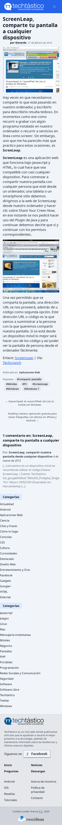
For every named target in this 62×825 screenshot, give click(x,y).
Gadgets (5, 581)
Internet (5, 597)
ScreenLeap (24, 358)
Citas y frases (8, 526)
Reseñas (9, 794)
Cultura (5, 548)
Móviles (5, 640)
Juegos (4, 618)
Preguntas (11, 771)
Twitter (4, 700)
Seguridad (6, 679)
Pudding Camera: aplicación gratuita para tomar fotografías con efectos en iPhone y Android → (32, 417)
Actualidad (7, 504)
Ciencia (4, 520)
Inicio (8, 765)
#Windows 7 (31, 388)
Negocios (6, 646)
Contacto (37, 798)
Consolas (6, 537)
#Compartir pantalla (29, 379)
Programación (9, 668)
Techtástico (7, 695)
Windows (6, 706)
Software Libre (9, 689)
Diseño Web (8, 564)
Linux (3, 624)
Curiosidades (8, 553)
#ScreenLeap (40, 384)
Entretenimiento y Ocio (15, 570)
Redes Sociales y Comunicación (20, 673)
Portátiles (6, 662)
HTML (4, 592)
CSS (2, 542)
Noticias (36, 765)
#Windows (12, 388)
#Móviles (11, 384)
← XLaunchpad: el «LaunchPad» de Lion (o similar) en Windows (29, 403)
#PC (24, 384)
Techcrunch (12, 362)
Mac (3, 629)
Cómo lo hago (9, 531)
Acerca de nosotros (43, 781)
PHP (3, 657)
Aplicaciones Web (29, 372)
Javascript (6, 613)
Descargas (38, 771)
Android (5, 509)
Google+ (5, 586)
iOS (6, 788)
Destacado (7, 559)
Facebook (6, 575)
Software (6, 684)
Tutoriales (10, 800)
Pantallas (6, 651)
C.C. (41, 811)
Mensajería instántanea (15, 635)
